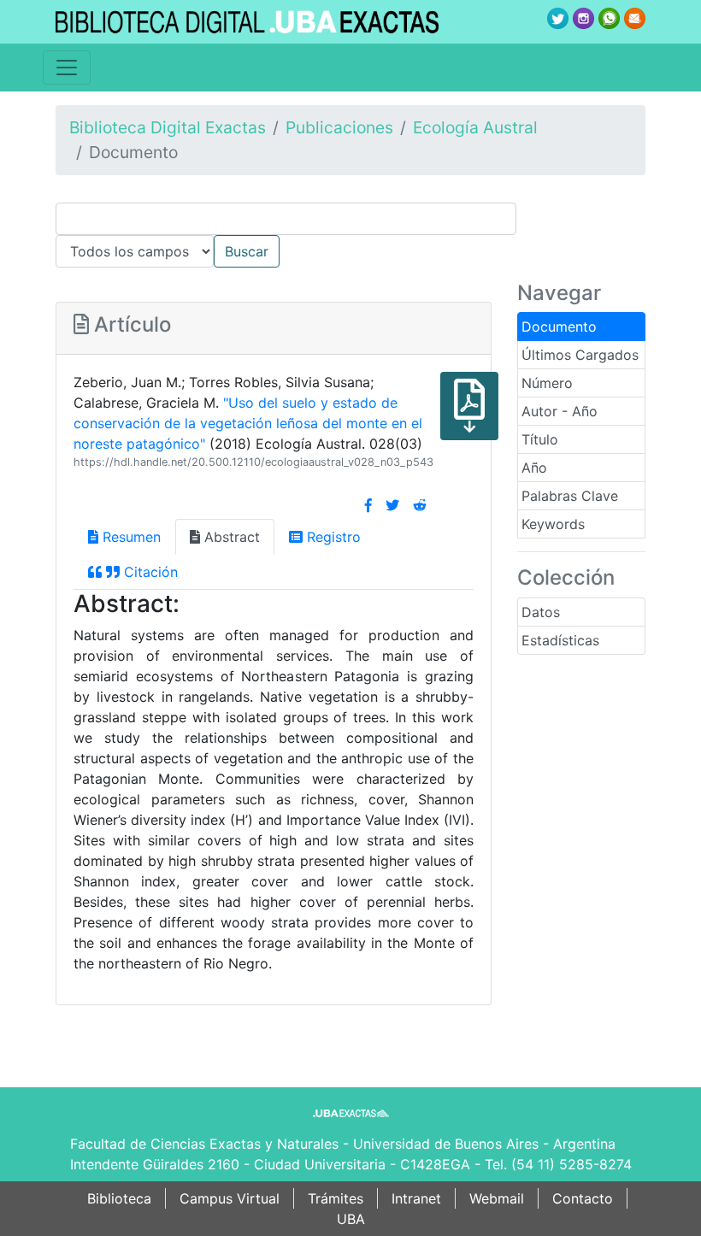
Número (547, 382)
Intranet (416, 1198)
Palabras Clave (569, 495)
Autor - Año (559, 411)
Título (539, 439)
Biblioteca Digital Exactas (167, 127)
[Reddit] (419, 505)
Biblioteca (119, 1198)
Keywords (553, 524)
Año (534, 467)
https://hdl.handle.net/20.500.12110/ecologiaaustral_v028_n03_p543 (253, 462)
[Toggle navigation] (67, 67)
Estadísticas (560, 640)
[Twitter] (392, 505)
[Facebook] (368, 505)
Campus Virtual (230, 1198)
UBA (351, 1218)
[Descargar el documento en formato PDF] (469, 418)
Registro (332, 536)
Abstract (230, 536)
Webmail (496, 1198)
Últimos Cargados (580, 354)
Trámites (335, 1198)
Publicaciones (339, 127)
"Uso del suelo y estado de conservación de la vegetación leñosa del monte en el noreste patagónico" (248, 423)
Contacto (582, 1198)
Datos (540, 612)
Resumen (129, 536)
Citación (149, 571)
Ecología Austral (475, 127)
